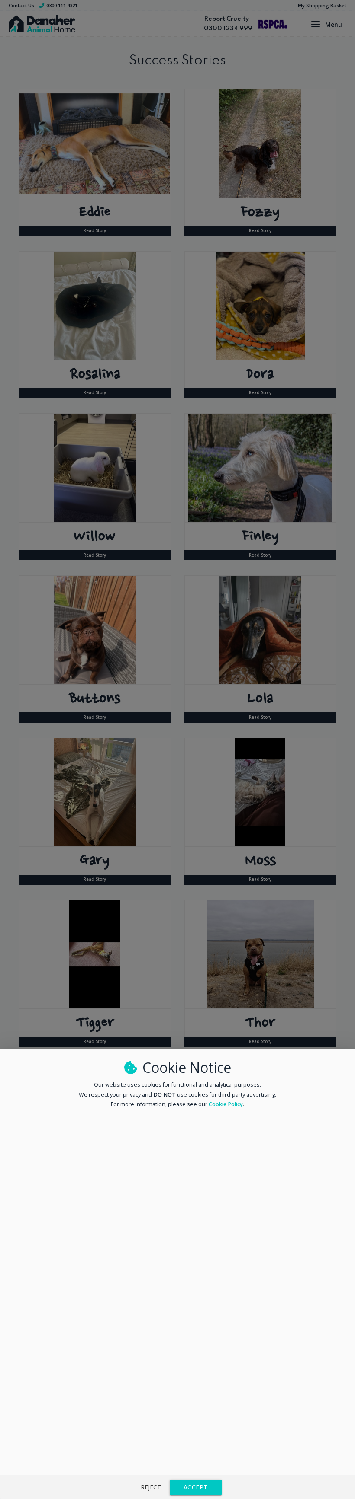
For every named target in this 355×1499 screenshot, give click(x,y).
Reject (151, 1487)
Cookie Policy (226, 1104)
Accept (196, 1487)
